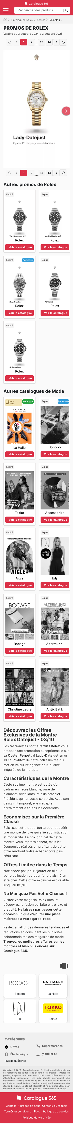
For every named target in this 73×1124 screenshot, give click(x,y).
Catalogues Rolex (22, 20)
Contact (11, 1105)
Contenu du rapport (54, 1105)
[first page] (9, 42)
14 (49, 42)
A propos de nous (29, 1105)
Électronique (19, 1054)
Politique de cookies (56, 1111)
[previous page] (16, 42)
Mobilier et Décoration (49, 1055)
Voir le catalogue (20, 247)
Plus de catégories (15, 1060)
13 (41, 42)
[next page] (56, 42)
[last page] (63, 42)
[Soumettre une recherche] (66, 10)
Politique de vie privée (37, 1117)
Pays (37, 1111)
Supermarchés (52, 1046)
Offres (41, 20)
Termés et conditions (17, 1111)
